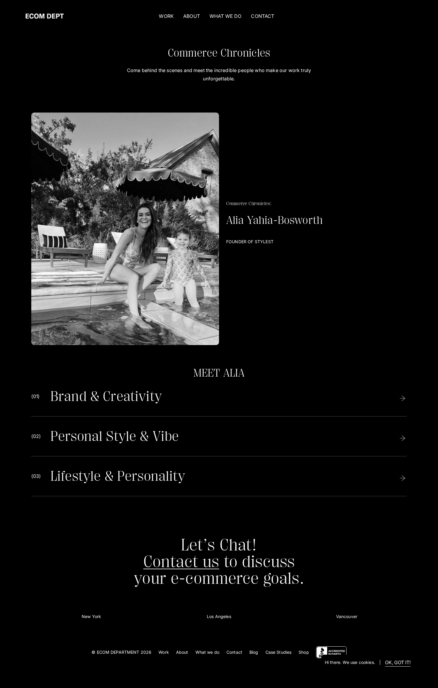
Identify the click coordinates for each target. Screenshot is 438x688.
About (182, 652)
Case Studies (278, 652)
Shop (304, 652)
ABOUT (191, 16)
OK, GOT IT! (398, 662)
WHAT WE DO (225, 16)
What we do (207, 652)
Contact (234, 652)
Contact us (181, 561)
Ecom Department (118, 652)
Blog (253, 652)
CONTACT (262, 16)
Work (166, 16)
